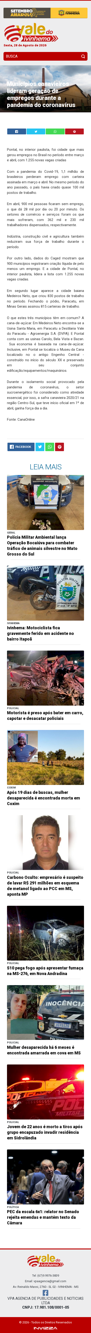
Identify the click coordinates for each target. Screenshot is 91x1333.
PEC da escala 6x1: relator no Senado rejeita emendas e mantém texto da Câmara (43, 1217)
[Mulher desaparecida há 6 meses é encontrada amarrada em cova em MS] (45, 1012)
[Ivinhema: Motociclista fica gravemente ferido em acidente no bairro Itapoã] (45, 593)
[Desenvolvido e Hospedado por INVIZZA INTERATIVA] (45, 1328)
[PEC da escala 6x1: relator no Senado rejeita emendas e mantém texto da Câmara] (45, 1177)
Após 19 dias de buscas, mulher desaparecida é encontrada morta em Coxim (43, 798)
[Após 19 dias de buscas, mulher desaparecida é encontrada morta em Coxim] (45, 757)
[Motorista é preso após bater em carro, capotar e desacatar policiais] (45, 678)
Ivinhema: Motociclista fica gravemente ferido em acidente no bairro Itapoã (40, 633)
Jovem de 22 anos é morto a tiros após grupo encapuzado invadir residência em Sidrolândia (45, 1132)
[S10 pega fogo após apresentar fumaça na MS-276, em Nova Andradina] (45, 933)
